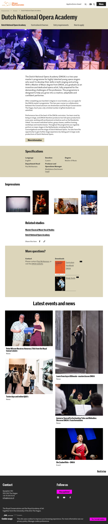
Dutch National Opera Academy (13, 25)
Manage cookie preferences (38, 521)
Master (15, 10)
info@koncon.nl (8, 498)
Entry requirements (61, 25)
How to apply (79, 25)
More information (35, 140)
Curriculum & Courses (39, 25)
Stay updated (64, 491)
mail (47, 171)
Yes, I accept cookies (98, 519)
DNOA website (37, 264)
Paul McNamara (43, 261)
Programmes (5, 10)
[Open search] (94, 4)
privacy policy (22, 521)
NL (86, 4)
